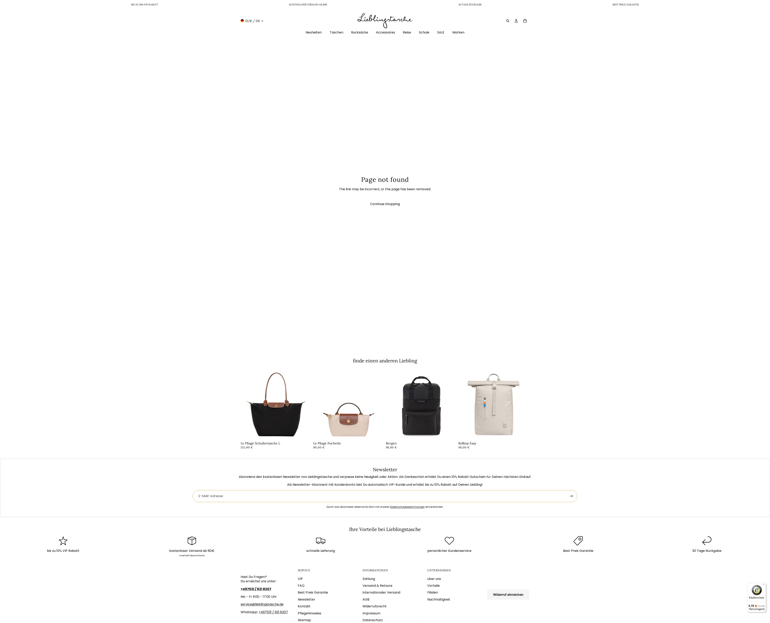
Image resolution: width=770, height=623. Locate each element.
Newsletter (306, 599)
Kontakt (304, 606)
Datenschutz (373, 620)
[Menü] (763, 585)
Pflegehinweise (309, 613)
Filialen (432, 592)
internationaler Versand (381, 592)
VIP (300, 578)
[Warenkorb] (525, 20)
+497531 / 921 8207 (273, 612)
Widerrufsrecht (375, 606)
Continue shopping (385, 204)
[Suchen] (507, 20)
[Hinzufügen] (305, 433)
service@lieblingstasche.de (262, 604)
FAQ (301, 585)
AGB (366, 599)
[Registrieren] (571, 496)
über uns (434, 578)
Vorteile (433, 585)
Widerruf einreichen (508, 595)
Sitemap (304, 620)
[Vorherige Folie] (247, 404)
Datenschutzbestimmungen (407, 507)
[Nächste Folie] (306, 404)
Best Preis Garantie (313, 592)
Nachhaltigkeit (438, 599)
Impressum (371, 613)
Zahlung (369, 578)
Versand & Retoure (377, 585)
